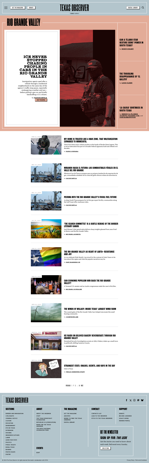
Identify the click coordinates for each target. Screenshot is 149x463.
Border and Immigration (14, 413)
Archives (67, 416)
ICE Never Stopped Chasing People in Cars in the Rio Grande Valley (33, 66)
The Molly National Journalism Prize (43, 429)
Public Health (11, 445)
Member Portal (124, 421)
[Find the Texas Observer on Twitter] (130, 400)
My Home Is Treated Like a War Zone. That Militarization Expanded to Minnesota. (90, 140)
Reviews (8, 449)
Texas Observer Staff (75, 371)
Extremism (9, 430)
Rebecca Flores (130, 114)
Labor (8, 437)
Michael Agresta (73, 234)
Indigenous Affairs (12, 435)
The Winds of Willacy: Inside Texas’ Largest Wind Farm (90, 308)
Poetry (8, 454)
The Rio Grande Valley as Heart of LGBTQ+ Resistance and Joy (89, 253)
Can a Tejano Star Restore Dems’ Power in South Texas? (131, 42)
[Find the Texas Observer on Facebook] (126, 400)
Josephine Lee (72, 317)
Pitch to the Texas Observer (102, 418)
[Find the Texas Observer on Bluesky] (142, 400)
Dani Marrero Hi (73, 262)
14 (79, 385)
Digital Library (133, 8)
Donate (31, 8)
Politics (9, 442)
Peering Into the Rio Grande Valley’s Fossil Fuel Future (90, 197)
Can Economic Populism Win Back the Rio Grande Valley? (87, 282)
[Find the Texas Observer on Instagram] (134, 400)
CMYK (46, 460)
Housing (9, 433)
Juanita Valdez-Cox (129, 115)
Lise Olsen (127, 83)
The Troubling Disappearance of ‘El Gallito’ (130, 76)
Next (82, 385)
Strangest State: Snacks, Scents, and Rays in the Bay (89, 365)
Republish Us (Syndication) (46, 422)
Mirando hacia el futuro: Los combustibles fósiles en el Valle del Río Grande (91, 169)
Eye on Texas (10, 428)
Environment (10, 425)
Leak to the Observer (99, 416)
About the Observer (43, 413)
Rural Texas (10, 447)
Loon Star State (11, 440)
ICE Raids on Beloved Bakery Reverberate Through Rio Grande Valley (90, 337)
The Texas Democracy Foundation (44, 419)
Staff (38, 416)
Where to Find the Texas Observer (73, 419)
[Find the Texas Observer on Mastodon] (138, 400)
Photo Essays (10, 452)
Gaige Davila (40, 97)
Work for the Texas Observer (43, 425)
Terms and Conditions (141, 460)
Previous (68, 385)
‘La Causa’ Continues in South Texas (131, 109)
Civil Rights (10, 416)
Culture (8, 421)
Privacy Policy (130, 460)
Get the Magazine (17, 8)
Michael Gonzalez (74, 289)
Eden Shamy (128, 49)
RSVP (38, 452)
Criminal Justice (11, 418)
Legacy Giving (124, 418)
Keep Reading (41, 100)
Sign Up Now (105, 448)
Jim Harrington (128, 117)
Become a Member (125, 416)
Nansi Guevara (72, 151)
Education (9, 423)
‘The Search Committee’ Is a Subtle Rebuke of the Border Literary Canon (91, 225)
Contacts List (96, 413)
